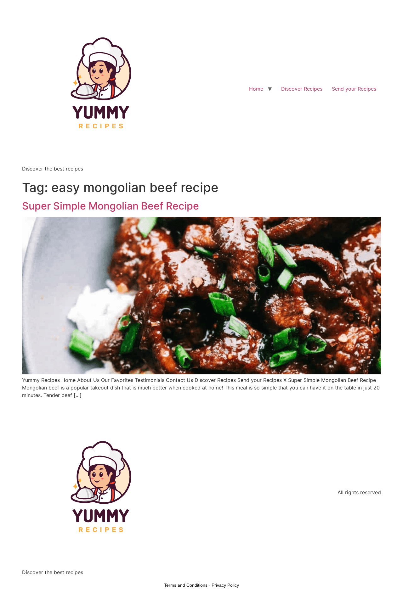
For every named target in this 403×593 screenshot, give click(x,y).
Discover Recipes (301, 89)
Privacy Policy (225, 585)
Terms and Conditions (185, 585)
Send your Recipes (354, 89)
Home (256, 89)
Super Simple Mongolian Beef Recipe (110, 206)
